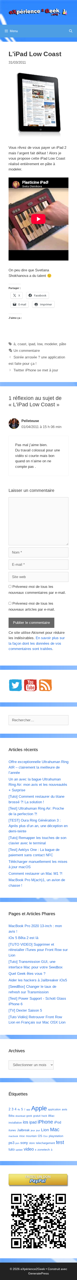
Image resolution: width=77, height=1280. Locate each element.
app (28, 1109)
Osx (45, 1136)
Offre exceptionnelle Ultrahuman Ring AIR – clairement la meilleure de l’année (38, 767)
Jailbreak (23, 1130)
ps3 (11, 1143)
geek (29, 1115)
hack (44, 1115)
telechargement (45, 1143)
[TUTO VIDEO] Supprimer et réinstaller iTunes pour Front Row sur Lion (38, 949)
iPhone (45, 1122)
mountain (31, 1136)
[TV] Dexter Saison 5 (25, 1010)
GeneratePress (38, 1273)
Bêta (11, 1115)
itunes (12, 1130)
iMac (51, 1115)
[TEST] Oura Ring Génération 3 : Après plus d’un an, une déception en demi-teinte (38, 825)
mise (22, 1136)
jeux (33, 1130)
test (60, 1142)
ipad (31, 344)
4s (19, 1109)
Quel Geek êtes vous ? (27, 974)
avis (64, 1109)
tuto (12, 1149)
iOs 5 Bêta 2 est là (23, 938)
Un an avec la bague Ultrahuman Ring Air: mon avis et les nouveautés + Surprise (38, 784)
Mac (54, 1129)
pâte (62, 344)
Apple (39, 1108)
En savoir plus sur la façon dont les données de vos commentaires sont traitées (37, 643)
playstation (56, 1136)
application (54, 1109)
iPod (57, 1122)
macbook (13, 1136)
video (29, 1149)
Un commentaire (26, 351)
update (19, 1149)
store (32, 1143)
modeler (50, 344)
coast (22, 344)
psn (17, 1143)
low (39, 344)
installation (15, 1122)
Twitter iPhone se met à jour (35, 370)
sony (24, 1143)
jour (38, 1130)
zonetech (43, 1149)
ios (25, 1122)
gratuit (36, 1115)
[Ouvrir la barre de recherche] (70, 31)
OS (40, 1136)
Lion (45, 1129)
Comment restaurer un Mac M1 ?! (35, 874)
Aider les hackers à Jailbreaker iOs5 (38, 980)
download (20, 1116)
